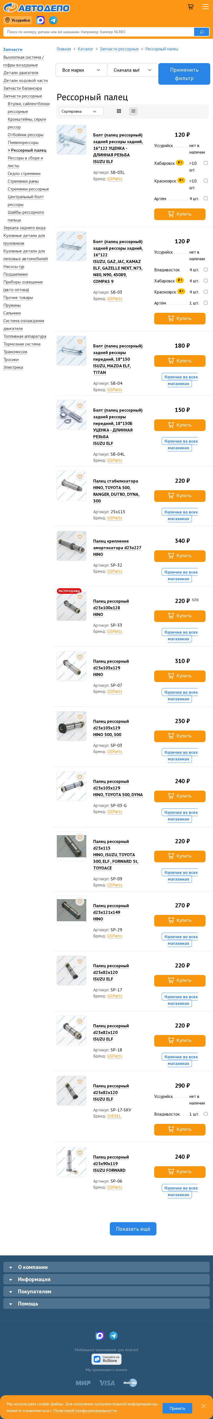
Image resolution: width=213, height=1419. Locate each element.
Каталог (85, 48)
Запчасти (12, 49)
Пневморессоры (23, 142)
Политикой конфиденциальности (84, 1410)
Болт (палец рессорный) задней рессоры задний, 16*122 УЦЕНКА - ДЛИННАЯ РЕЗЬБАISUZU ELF (118, 148)
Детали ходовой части (25, 80)
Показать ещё (133, 1228)
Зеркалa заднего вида (24, 227)
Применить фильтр (184, 74)
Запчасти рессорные (22, 96)
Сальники (12, 313)
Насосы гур (13, 266)
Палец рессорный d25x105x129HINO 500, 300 (111, 727)
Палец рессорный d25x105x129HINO (111, 667)
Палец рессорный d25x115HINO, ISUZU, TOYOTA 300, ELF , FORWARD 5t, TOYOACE (115, 854)
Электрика (13, 367)
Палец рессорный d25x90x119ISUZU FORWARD (111, 1163)
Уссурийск (21, 20)
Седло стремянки (24, 173)
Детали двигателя (20, 72)
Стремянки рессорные (28, 189)
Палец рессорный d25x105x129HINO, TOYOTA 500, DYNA (118, 787)
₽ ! (180, 162)
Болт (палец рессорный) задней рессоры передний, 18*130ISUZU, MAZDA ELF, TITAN (118, 359)
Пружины (12, 305)
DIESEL (114, 1116)
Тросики (11, 359)
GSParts (114, 178)
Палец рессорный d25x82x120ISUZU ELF (111, 972)
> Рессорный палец (27, 150)
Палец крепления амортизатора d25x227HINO (117, 547)
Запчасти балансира (22, 88)
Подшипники (15, 274)
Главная (64, 48)
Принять (177, 1408)
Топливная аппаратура (24, 336)
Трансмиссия (15, 351)
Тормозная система (21, 344)
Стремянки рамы (23, 181)
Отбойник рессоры (26, 134)
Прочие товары (18, 297)
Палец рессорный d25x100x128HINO (111, 607)
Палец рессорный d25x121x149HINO (111, 912)
